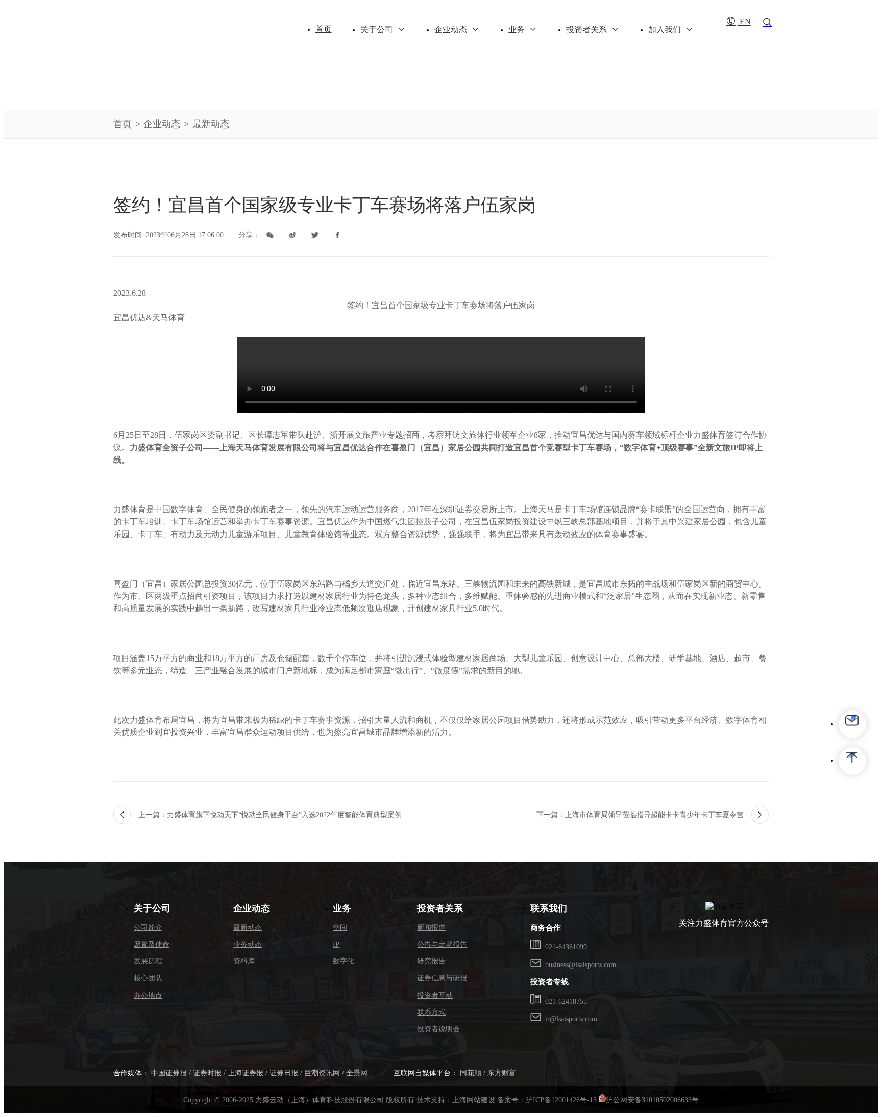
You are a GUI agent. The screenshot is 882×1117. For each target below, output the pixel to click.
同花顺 (470, 1073)
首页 (323, 29)
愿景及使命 (151, 944)
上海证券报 (244, 1073)
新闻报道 (431, 927)
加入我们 (666, 29)
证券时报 (206, 1073)
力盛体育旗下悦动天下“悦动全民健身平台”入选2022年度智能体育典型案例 (284, 814)
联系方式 (431, 1012)
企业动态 (452, 29)
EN (744, 22)
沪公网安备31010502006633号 (652, 1100)
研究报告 (431, 961)
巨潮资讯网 (321, 1073)
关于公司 (378, 29)
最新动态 (210, 124)
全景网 (356, 1073)
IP (336, 944)
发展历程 (148, 961)
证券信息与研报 (442, 978)
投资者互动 (435, 995)
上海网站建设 (474, 1100)
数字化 (343, 961)
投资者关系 (588, 29)
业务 (518, 29)
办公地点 (148, 995)
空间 (340, 927)
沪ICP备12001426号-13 (561, 1100)
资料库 (244, 961)
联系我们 (548, 908)
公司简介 (148, 927)
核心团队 (148, 978)
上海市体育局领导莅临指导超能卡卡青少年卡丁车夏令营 (654, 814)
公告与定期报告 (442, 944)
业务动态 (247, 944)
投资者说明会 (438, 1029)
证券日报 (282, 1073)
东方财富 (500, 1073)
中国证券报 (169, 1073)
